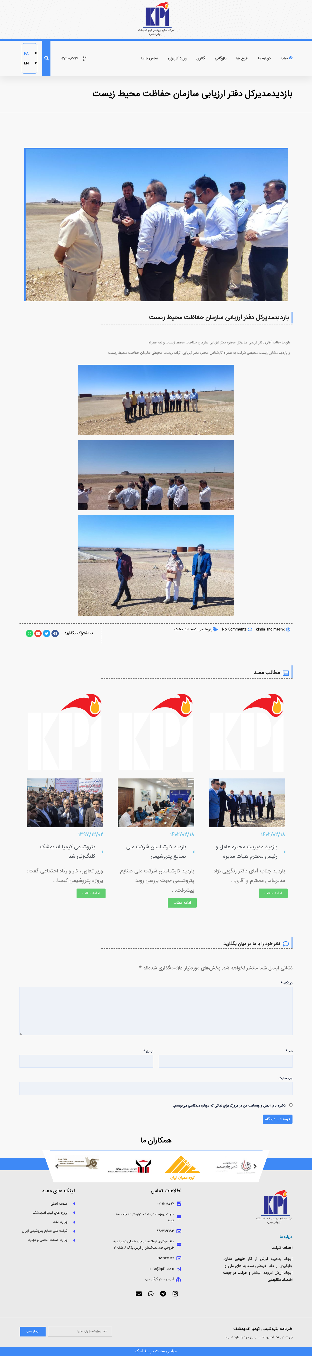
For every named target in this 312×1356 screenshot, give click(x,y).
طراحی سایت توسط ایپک (156, 1351)
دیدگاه (286, 983)
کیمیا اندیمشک (186, 629)
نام (289, 1051)
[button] (57, 1167)
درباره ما (264, 58)
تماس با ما (149, 58)
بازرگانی (220, 58)
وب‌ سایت (285, 1078)
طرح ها (242, 58)
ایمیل (148, 1051)
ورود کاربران (177, 58)
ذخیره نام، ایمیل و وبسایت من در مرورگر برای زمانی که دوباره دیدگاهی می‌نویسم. (229, 1106)
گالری (200, 58)
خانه (284, 58)
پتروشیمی (205, 629)
